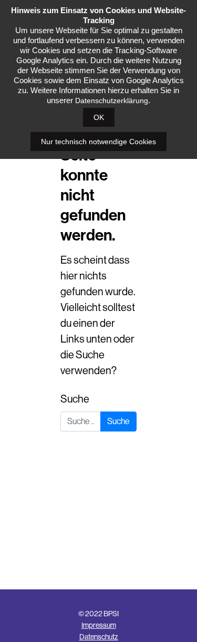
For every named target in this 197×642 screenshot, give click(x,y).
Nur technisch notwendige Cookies (98, 141)
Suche (74, 399)
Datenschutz (98, 637)
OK (99, 117)
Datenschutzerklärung (111, 100)
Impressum (98, 625)
